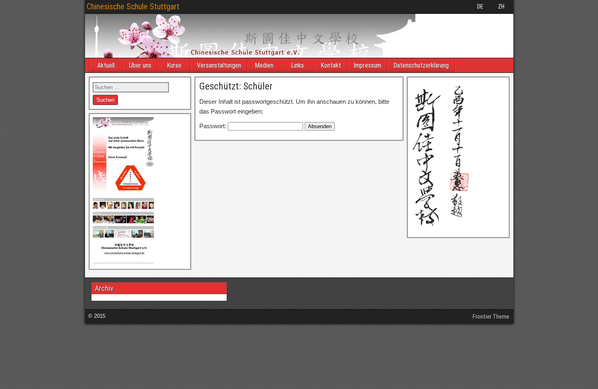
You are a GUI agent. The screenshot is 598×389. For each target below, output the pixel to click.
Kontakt (331, 65)
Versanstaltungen (219, 65)
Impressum (367, 65)
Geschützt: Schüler (236, 86)
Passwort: (213, 125)
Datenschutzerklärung (421, 65)
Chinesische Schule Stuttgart (133, 6)
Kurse (174, 65)
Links (297, 65)
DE (480, 6)
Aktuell (106, 65)
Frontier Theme (491, 316)
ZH (501, 6)
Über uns (140, 65)
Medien (264, 65)
